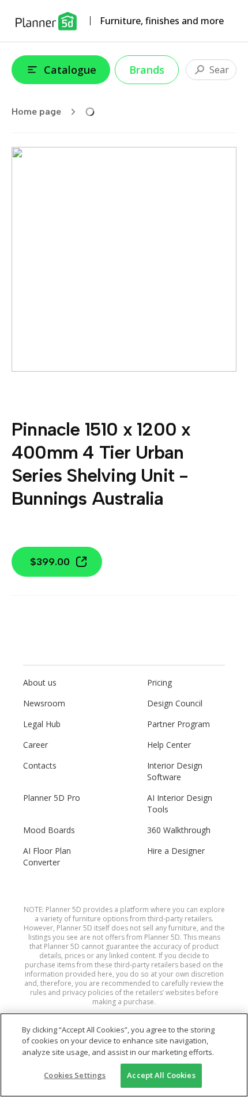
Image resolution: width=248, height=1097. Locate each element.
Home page (36, 111)
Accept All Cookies (161, 1075)
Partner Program (178, 723)
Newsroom (44, 703)
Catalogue (70, 70)
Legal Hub (42, 723)
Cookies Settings (75, 1075)
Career (35, 744)
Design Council (174, 703)
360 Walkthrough (179, 829)
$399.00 (50, 561)
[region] (124, 1055)
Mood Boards (49, 829)
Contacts (40, 765)
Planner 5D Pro (51, 797)
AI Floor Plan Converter (47, 856)
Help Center (169, 744)
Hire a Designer (176, 850)
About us (40, 682)
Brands (146, 70)
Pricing (159, 682)
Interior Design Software (174, 771)
